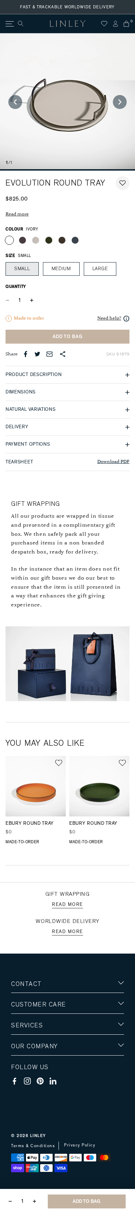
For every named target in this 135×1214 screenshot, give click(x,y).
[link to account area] (115, 24)
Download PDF (113, 461)
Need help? (109, 318)
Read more (17, 214)
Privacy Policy (79, 1145)
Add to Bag (68, 336)
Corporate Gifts (31, 1087)
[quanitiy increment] (31, 300)
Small (22, 268)
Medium (61, 268)
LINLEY (38, 1136)
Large (100, 268)
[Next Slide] (120, 102)
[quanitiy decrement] (9, 300)
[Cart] (126, 24)
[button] (122, 183)
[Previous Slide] (15, 102)
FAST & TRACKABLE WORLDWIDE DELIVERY (67, 7)
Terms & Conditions (33, 1146)
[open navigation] (9, 23)
